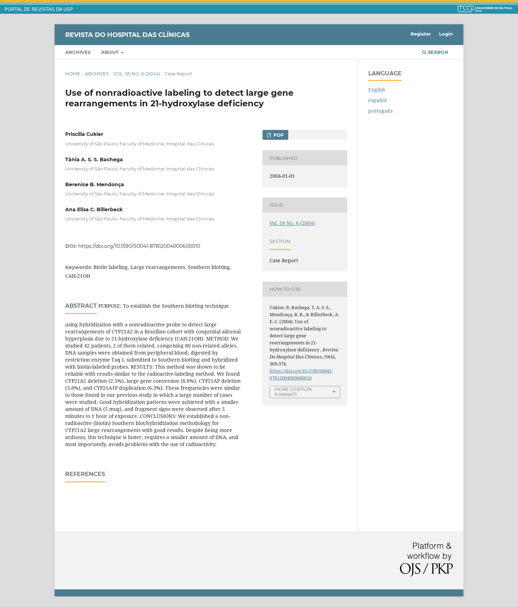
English (377, 89)
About (110, 52)
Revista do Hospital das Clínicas (127, 34)
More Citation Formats (293, 391)
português (380, 110)
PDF (278, 135)
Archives (78, 52)
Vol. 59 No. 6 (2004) (136, 73)
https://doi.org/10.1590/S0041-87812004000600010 (139, 246)
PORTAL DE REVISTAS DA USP (39, 9)
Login (446, 34)
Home (72, 73)
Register (421, 34)
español (377, 100)
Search (437, 52)
